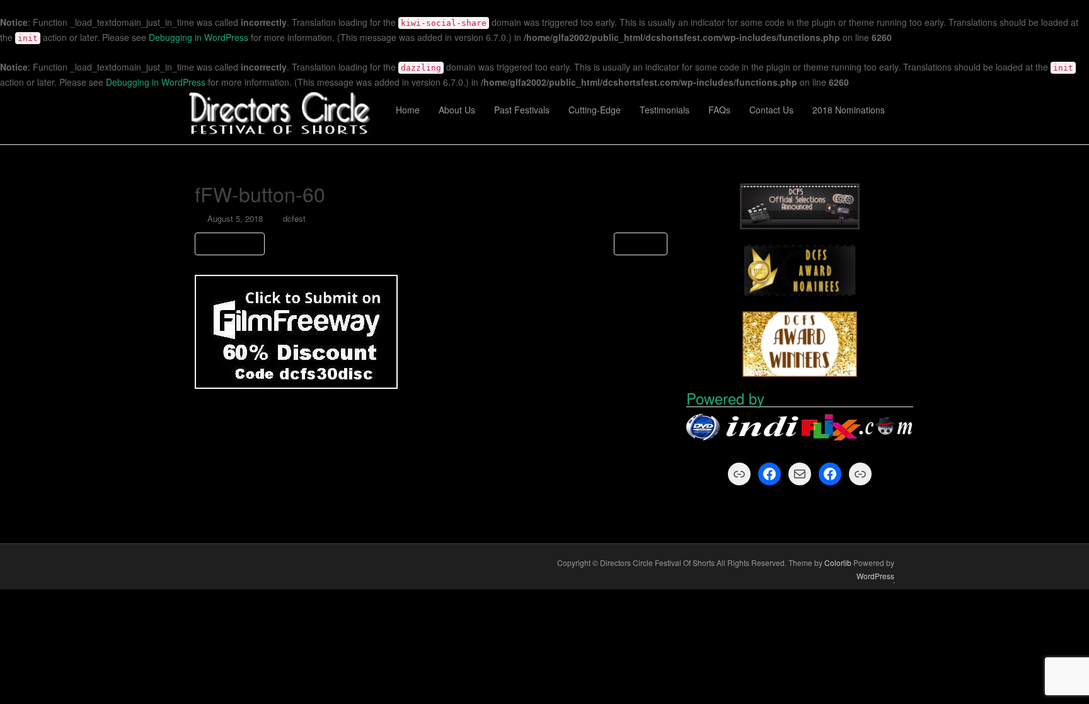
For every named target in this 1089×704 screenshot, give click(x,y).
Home (408, 109)
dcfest (294, 218)
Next (637, 243)
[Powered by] (799, 428)
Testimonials (664, 109)
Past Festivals (522, 109)
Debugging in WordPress (198, 37)
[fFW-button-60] (296, 330)
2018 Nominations (848, 109)
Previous (232, 243)
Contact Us (771, 109)
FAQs (719, 109)
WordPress (875, 575)
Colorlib (837, 562)
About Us (457, 109)
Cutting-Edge (594, 109)
